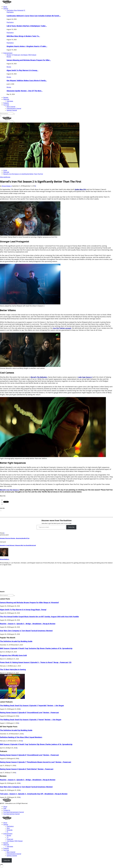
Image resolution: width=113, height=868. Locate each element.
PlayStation (10, 12)
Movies (9, 57)
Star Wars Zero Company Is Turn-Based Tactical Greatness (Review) (26, 631)
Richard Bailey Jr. (7, 186)
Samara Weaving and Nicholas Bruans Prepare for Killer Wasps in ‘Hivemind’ (29, 602)
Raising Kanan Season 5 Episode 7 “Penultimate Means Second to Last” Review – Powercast (35, 762)
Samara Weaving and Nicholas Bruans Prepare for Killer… (29, 60)
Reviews (5, 97)
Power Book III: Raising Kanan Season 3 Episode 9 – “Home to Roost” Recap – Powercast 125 (35, 662)
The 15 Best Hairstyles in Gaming (13, 669)
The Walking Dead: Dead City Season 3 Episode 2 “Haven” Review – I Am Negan (30, 720)
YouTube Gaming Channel (11, 814)
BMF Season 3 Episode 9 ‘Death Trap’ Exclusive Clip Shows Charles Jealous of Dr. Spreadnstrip (36, 648)
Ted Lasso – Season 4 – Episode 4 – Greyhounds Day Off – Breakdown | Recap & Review (33, 794)
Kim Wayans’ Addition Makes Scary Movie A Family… (27, 80)
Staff (4, 808)
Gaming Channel (12, 110)
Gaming (5, 8)
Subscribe (71, 527)
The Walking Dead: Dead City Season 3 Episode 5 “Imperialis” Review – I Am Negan (32, 705)
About (5, 7)
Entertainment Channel (14, 108)
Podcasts (6, 103)
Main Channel (11, 107)
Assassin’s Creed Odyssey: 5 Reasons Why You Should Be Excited (18, 545)
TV (7, 837)
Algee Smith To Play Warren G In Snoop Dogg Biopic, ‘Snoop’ (23, 610)
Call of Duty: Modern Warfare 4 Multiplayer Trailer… (27, 26)
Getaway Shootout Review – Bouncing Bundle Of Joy (14, 538)
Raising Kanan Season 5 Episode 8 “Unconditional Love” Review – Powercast (29, 712)
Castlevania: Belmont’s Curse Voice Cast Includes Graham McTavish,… (34, 16)
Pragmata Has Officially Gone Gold (13, 655)
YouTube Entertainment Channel (13, 812)
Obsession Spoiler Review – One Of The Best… (25, 91)
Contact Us (6, 810)
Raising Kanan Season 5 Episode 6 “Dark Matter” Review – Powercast (26, 769)
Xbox (8, 828)
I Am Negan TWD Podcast (15, 841)
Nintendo (9, 830)
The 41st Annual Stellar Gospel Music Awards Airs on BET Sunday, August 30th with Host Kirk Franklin (39, 617)
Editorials (6, 99)
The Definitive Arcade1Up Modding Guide (16, 641)
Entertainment (7, 53)
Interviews (10, 101)
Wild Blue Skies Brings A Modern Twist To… (23, 36)
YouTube (6, 105)
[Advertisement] (49, 577)
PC (7, 832)
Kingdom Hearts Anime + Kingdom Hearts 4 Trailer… (27, 46)
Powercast (10, 839)
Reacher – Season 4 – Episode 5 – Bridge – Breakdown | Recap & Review (27, 624)
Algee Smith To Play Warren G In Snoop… (22, 70)
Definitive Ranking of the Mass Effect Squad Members (21, 737)
